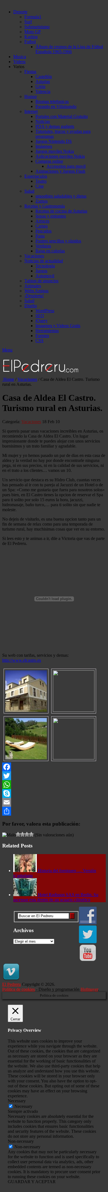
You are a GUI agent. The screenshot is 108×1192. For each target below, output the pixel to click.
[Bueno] (22, 834)
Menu (7, 350)
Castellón (43, 76)
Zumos (41, 201)
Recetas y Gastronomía (44, 206)
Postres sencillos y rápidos (58, 241)
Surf (28, 21)
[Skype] (54, 793)
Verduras (43, 246)
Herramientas (47, 330)
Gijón (40, 86)
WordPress (44, 310)
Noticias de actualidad (43, 260)
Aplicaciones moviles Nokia (60, 156)
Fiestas (30, 71)
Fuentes (42, 335)
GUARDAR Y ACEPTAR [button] (32, 1181)
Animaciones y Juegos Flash (60, 171)
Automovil (44, 275)
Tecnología (45, 265)
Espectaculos (35, 176)
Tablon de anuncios (41, 280)
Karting (31, 36)
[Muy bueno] (27, 834)
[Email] (54, 802)
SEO (39, 315)
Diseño (30, 305)
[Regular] (18, 834)
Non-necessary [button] (21, 1141)
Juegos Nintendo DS (53, 141)
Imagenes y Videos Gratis (57, 325)
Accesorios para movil (66, 166)
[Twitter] (54, 775)
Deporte (20, 11)
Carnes (41, 226)
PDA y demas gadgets (54, 126)
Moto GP (32, 31)
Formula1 (32, 16)
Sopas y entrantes (50, 216)
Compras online (49, 161)
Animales (32, 285)
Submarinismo (37, 26)
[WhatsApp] (54, 784)
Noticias (42, 121)
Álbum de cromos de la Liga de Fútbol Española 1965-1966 (69, 49)
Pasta (40, 236)
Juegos (41, 270)
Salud (29, 191)
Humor (30, 96)
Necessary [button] (17, 1100)
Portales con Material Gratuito (61, 116)
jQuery (41, 320)
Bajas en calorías (50, 251)
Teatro (41, 181)
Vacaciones (34, 256)
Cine (39, 186)
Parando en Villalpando (55, 106)
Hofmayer (89, 989)
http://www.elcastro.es (21, 660)
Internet (31, 111)
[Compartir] (54, 811)
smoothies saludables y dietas (60, 196)
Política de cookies (18, 989)
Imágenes (43, 146)
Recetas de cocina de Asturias (61, 211)
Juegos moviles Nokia (54, 151)
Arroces (42, 221)
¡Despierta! (34, 295)
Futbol (30, 41)
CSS (39, 340)
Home (8, 379)
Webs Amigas (36, 290)
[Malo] (9, 834)
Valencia (42, 91)
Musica (19, 56)
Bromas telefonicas (52, 101)
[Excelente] (31, 834)
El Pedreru (11, 984)
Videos (19, 61)
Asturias (42, 81)
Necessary (23, 1106)
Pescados (43, 231)
